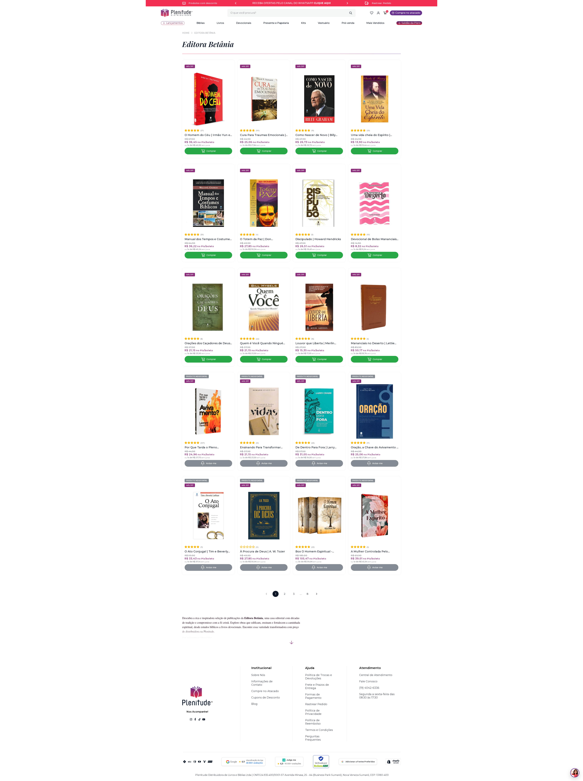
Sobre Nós (258, 675)
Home (185, 33)
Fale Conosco (368, 681)
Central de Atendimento (375, 675)
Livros (220, 23)
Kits (303, 23)
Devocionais (243, 23)
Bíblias (200, 23)
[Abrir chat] (574, 772)
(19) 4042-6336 (369, 687)
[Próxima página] (317, 594)
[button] (200, 23)
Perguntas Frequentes (313, 738)
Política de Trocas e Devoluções (318, 676)
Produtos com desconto (203, 3)
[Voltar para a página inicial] (176, 13)
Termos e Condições (319, 730)
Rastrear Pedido (381, 3)
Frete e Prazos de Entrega (317, 686)
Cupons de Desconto (265, 697)
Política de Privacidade (313, 712)
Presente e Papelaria (276, 23)
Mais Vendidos (375, 23)
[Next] (347, 3)
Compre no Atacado (265, 691)
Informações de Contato (262, 683)
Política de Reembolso (313, 722)
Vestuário (324, 23)
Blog (254, 704)
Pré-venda (348, 23)
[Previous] (235, 3)
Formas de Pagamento (313, 696)
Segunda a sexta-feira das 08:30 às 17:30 (377, 696)
